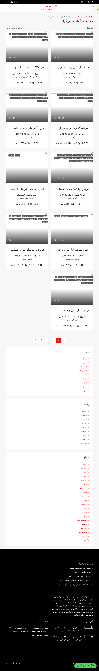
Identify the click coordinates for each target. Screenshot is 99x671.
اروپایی (85, 464)
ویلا (86, 374)
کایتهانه (85, 500)
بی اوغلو (84, 496)
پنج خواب (84, 439)
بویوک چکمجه (83, 532)
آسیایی (85, 472)
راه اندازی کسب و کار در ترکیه (80, 576)
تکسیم (85, 492)
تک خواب (84, 415)
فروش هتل (84, 386)
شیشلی (85, 484)
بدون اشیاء (84, 427)
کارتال (85, 512)
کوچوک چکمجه (82, 520)
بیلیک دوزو (84, 488)
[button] (85, 665)
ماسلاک (85, 508)
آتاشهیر (85, 540)
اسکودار (85, 536)
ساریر (85, 476)
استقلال (85, 516)
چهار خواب (84, 431)
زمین (86, 390)
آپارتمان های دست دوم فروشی (80, 568)
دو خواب (84, 419)
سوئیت (85, 378)
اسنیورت (84, 480)
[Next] (41, 340)
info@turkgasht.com (40, 635)
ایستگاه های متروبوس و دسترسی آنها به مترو (75, 584)
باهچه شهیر (84, 528)
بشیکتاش (84, 504)
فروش (85, 362)
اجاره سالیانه (83, 366)
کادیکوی (85, 524)
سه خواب (84, 423)
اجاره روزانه (83, 370)
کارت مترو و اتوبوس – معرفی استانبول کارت (75, 580)
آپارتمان (85, 358)
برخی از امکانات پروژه (75, 16)
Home (88, 16)
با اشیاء (85, 411)
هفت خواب (84, 443)
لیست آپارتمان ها (85, 564)
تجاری (85, 382)
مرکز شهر (84, 468)
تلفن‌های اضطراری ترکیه (82, 572)
